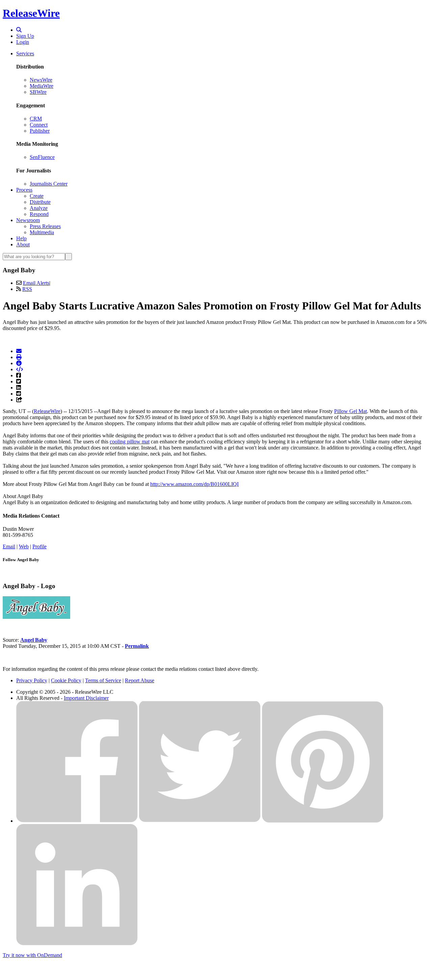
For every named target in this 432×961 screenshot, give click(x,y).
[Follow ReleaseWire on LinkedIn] (77, 943)
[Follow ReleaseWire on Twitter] (200, 821)
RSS (27, 289)
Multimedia (42, 232)
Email (9, 546)
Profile (39, 546)
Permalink (137, 646)
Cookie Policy (66, 680)
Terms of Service (103, 680)
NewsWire (41, 80)
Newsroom (28, 220)
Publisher (40, 131)
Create (37, 196)
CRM (36, 118)
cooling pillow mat (130, 441)
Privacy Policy (31, 680)
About (23, 244)
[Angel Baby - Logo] (36, 617)
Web (24, 546)
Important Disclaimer (86, 698)
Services (25, 53)
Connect (39, 125)
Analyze (39, 208)
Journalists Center (49, 184)
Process (24, 190)
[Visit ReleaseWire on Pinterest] (322, 821)
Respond (39, 214)
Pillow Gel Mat (350, 411)
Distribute (40, 202)
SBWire (38, 92)
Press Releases (45, 226)
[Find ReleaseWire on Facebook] (77, 821)
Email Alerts (36, 283)
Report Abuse (139, 680)
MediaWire (41, 86)
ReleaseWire (31, 13)
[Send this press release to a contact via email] (19, 351)
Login (22, 42)
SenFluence (42, 157)
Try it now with (32, 955)
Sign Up (25, 36)
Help (21, 238)
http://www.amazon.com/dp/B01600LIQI (194, 484)
